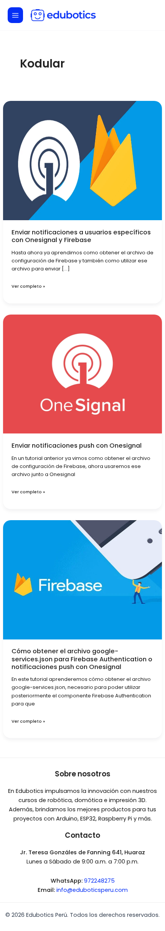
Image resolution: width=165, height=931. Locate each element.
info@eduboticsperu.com (92, 890)
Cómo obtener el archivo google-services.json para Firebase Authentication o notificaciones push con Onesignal (82, 659)
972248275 (99, 881)
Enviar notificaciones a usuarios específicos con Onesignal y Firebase (81, 236)
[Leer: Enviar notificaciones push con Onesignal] (82, 373)
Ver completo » (28, 286)
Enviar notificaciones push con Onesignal (77, 445)
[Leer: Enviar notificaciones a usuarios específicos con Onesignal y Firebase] (82, 160)
